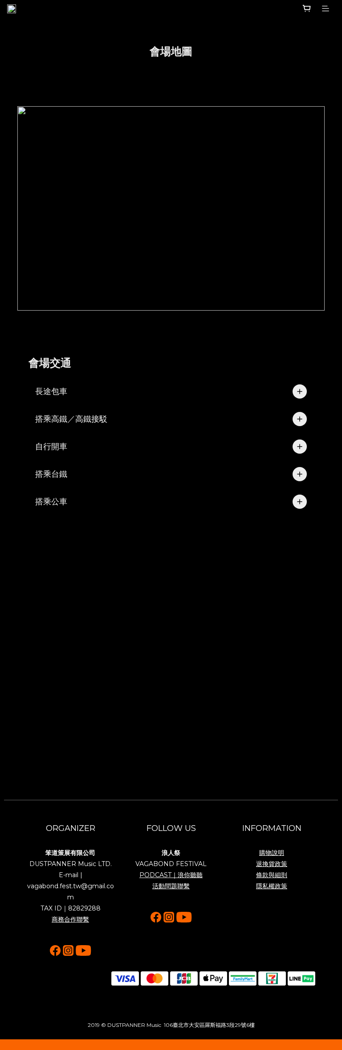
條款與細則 (271, 875)
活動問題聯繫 (171, 886)
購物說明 (271, 853)
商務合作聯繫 (70, 919)
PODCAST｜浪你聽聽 (171, 875)
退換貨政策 (271, 864)
